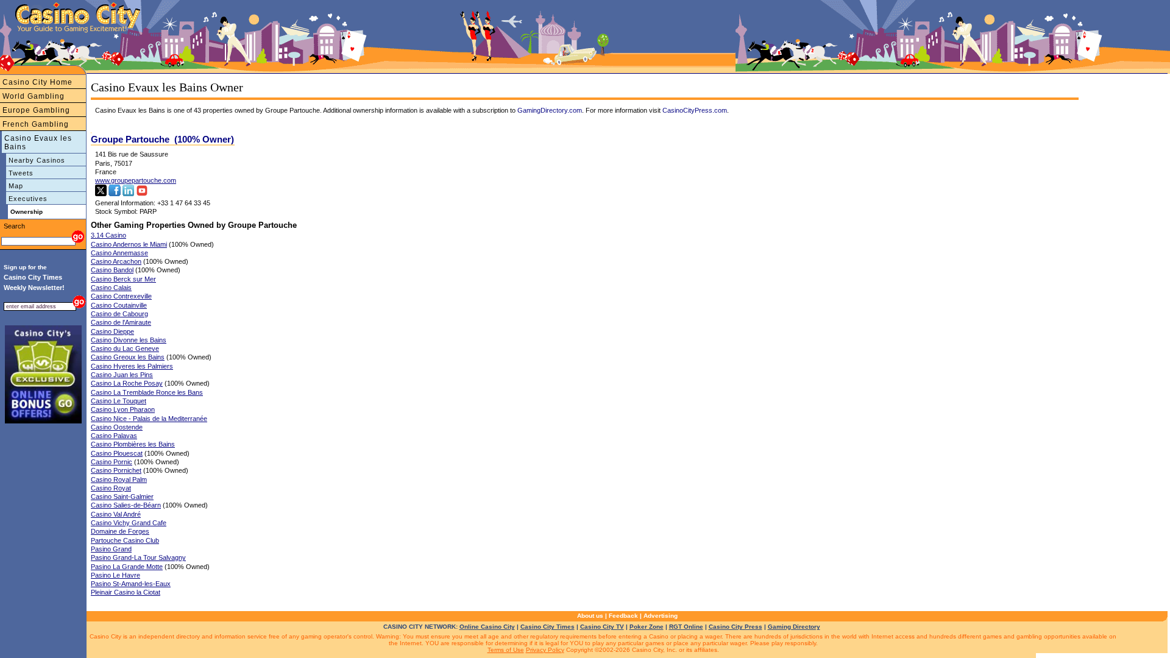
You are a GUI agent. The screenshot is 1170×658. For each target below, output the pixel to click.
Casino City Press (735, 626)
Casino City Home (37, 82)
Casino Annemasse (119, 252)
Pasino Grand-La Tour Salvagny (138, 557)
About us (590, 615)
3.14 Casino (108, 235)
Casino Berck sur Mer (123, 279)
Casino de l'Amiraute (121, 322)
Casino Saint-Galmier (122, 496)
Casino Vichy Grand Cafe (128, 522)
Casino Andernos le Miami (129, 244)
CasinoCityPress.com (694, 110)
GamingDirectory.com (549, 110)
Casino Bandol (112, 270)
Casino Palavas (114, 435)
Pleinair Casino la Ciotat (125, 592)
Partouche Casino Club (125, 540)
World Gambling (33, 96)
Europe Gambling (36, 110)
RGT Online (686, 626)
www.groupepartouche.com (135, 180)
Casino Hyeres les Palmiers (132, 366)
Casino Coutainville (119, 305)
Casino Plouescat (117, 453)
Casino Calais (111, 287)
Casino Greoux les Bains (128, 357)
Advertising (661, 615)
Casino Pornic (111, 461)
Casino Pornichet (116, 470)
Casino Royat (111, 488)
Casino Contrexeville (121, 296)
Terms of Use (506, 649)
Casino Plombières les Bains (133, 444)
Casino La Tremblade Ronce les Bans (147, 392)
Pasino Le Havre (115, 575)
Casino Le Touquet (118, 401)
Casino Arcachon (116, 261)
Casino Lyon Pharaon (123, 409)
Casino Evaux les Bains (38, 142)
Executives (28, 198)
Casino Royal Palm (119, 479)
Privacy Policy (545, 649)
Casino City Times (547, 626)
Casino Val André (116, 514)
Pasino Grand (111, 549)
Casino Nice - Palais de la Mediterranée (149, 418)
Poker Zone (646, 626)
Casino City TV (602, 626)
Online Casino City (487, 626)
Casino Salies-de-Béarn (126, 505)
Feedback (623, 615)
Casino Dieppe (112, 331)
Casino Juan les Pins (122, 374)
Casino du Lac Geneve (125, 348)
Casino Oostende (117, 427)
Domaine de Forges (120, 531)
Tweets (21, 173)
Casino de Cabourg (119, 313)
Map (16, 185)
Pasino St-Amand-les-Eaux (131, 583)
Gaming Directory (794, 626)
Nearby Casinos (37, 160)
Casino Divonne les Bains (128, 340)
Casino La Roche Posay (127, 383)
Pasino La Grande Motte (127, 566)
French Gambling (35, 124)
